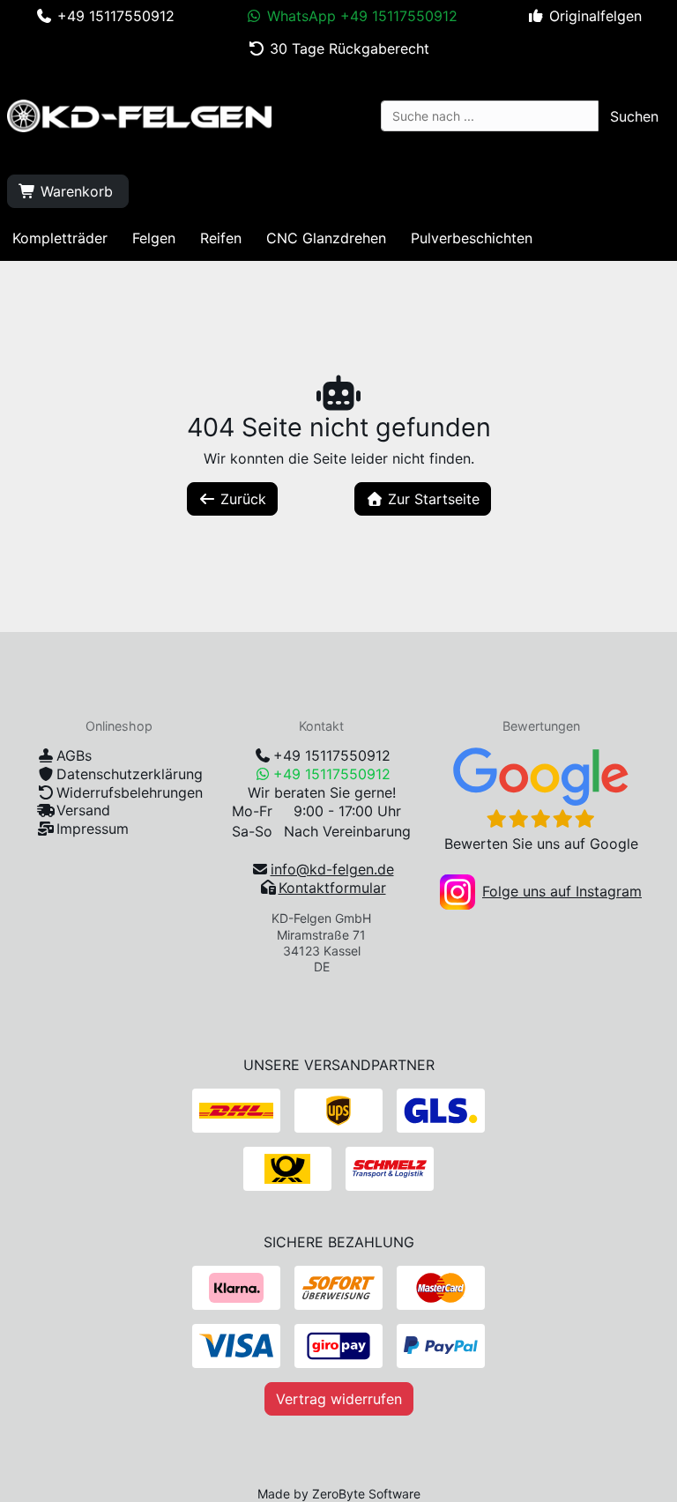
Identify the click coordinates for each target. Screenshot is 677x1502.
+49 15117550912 (332, 755)
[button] (634, 116)
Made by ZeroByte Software (338, 1493)
